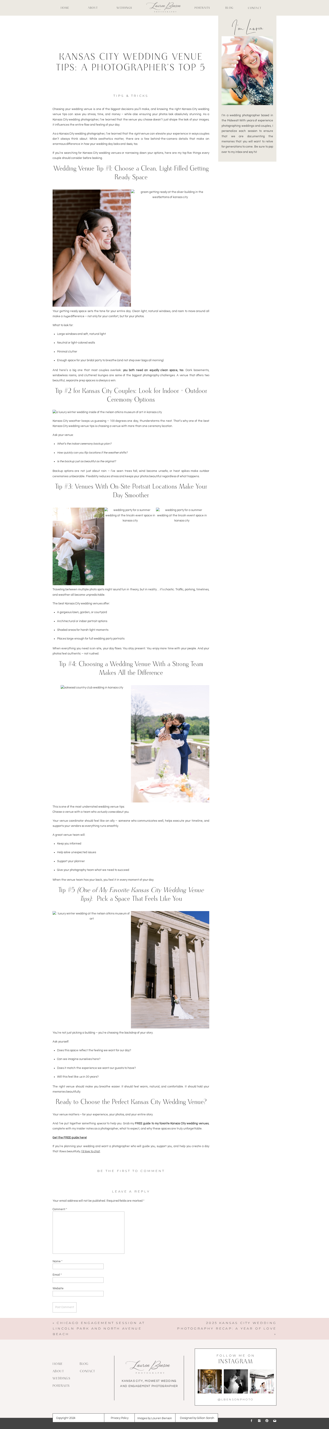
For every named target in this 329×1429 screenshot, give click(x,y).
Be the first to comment (131, 1171)
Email (57, 1274)
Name (57, 1261)
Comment (60, 1209)
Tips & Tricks (131, 96)
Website (58, 1288)
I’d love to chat (90, 1151)
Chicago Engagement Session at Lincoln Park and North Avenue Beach (99, 1328)
